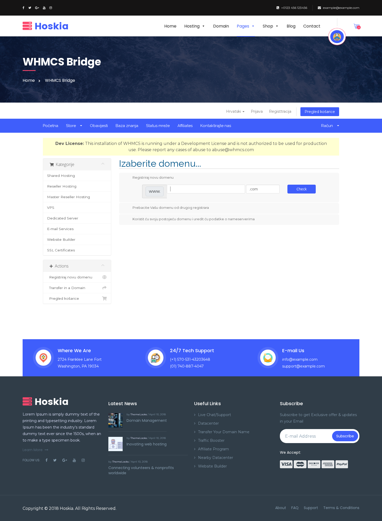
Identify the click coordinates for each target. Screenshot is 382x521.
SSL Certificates (61, 250)
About (280, 507)
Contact (311, 26)
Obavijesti (99, 125)
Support (311, 507)
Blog (291, 26)
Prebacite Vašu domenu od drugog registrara (171, 207)
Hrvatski (234, 111)
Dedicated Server (62, 218)
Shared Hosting (61, 175)
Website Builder (61, 239)
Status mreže (158, 125)
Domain (221, 26)
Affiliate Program (213, 449)
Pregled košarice (320, 111)
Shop (268, 26)
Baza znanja (127, 125)
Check (302, 188)
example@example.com (341, 8)
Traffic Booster (211, 440)
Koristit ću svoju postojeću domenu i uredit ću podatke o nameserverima (194, 219)
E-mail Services (60, 229)
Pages (243, 26)
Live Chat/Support (214, 414)
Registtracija (280, 111)
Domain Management (147, 420)
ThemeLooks (138, 414)
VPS (50, 207)
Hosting (192, 26)
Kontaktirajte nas (215, 125)
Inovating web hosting (147, 444)
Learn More (33, 449)
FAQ (295, 507)
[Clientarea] (337, 36)
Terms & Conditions (341, 507)
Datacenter (208, 423)
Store (72, 125)
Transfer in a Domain (66, 288)
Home (170, 26)
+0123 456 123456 (294, 8)
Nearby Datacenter (215, 457)
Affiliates (185, 125)
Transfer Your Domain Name (223, 432)
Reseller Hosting (61, 186)
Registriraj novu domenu (69, 277)
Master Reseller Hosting (68, 197)
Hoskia (66, 508)
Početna (50, 125)
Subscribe (345, 436)
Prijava (257, 111)
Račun (328, 125)
